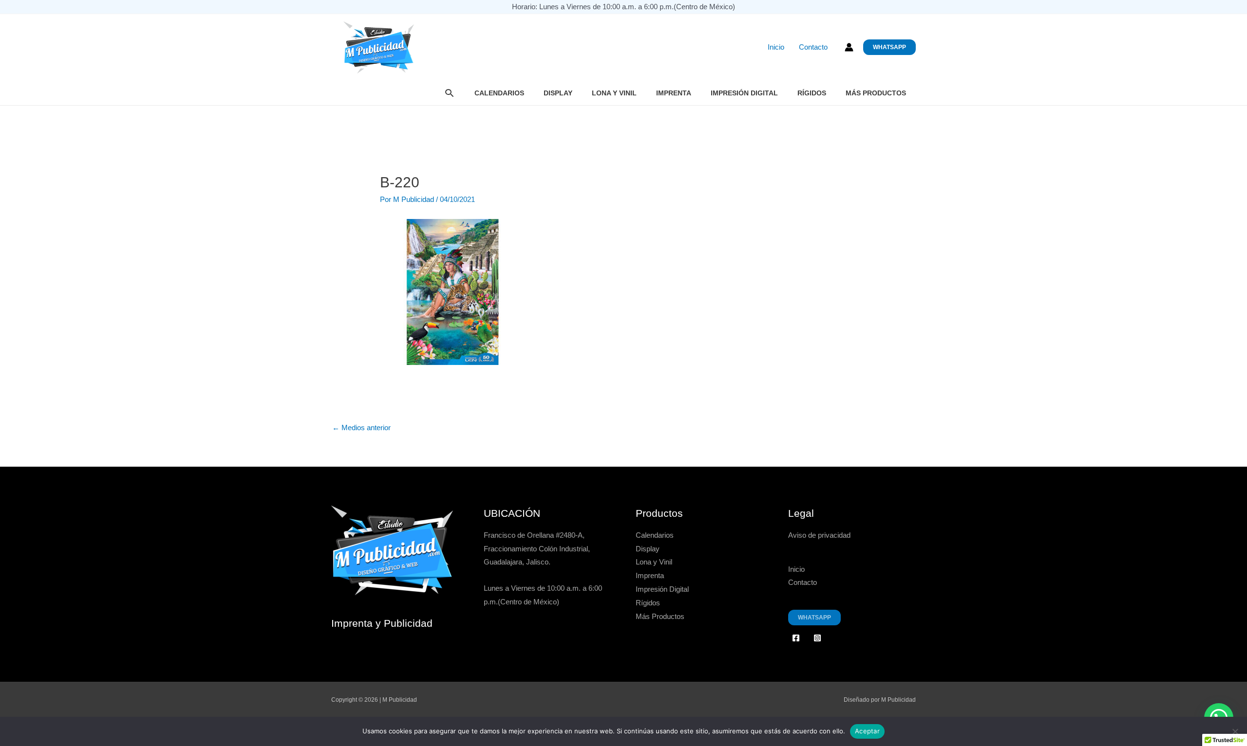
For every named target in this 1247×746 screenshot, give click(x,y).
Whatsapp (814, 617)
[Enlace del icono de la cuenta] (849, 47)
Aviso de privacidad (819, 535)
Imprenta (673, 93)
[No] (1235, 731)
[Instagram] (817, 638)
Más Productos (876, 93)
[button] (889, 47)
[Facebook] (796, 638)
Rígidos (811, 93)
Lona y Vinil (614, 93)
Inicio (776, 47)
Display (558, 93)
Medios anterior (361, 427)
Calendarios (499, 93)
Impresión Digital (744, 93)
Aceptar (867, 731)
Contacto (813, 47)
